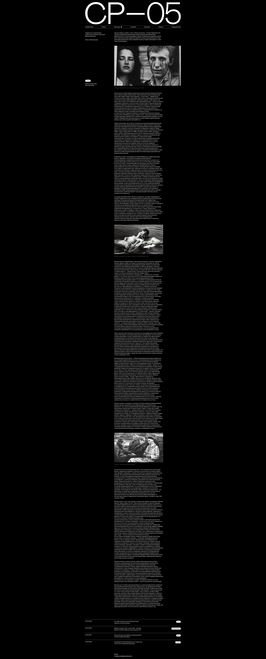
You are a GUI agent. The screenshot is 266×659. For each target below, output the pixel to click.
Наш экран (117, 27)
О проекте (133, 27)
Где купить (147, 27)
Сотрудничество (176, 27)
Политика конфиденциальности (123, 656)
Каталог (104, 27)
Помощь (160, 27)
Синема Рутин (89, 27)
